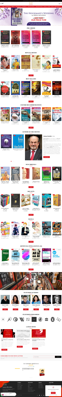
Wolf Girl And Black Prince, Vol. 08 (36, 236)
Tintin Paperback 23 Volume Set (56, 209)
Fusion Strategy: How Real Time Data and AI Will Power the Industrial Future (26, 263)
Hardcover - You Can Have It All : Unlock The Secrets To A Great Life (5, 182)
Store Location (41, 386)
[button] (29, 24)
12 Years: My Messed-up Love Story (5, 96)
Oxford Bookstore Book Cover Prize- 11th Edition (38, 340)
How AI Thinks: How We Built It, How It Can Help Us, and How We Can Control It (15, 263)
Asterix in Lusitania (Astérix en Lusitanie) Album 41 (26, 96)
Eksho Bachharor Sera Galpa (15, 70)
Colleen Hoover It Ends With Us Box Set (36, 209)
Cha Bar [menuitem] (49, 6)
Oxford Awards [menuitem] (57, 6)
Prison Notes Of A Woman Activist (15, 182)
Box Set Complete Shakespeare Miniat (25, 209)
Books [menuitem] (13, 6)
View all (31, 75)
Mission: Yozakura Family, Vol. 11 (15, 236)
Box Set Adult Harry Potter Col (5, 209)
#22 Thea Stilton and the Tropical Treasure (5, 122)
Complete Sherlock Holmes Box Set (15, 209)
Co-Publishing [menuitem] (7, 6)
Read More (4, 349)
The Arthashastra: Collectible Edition (26, 182)
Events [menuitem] (52, 6)
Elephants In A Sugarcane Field (46, 182)
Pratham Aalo (56, 69)
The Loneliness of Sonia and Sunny (57, 96)
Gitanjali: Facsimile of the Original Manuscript (5, 70)
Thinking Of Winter (36, 181)
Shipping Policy (30, 387)
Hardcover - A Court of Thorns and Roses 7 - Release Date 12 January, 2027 (36, 45)
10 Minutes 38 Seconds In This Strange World (26, 122)
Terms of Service (41, 387)
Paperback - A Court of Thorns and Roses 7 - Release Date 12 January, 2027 (26, 45)
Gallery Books (20, 386)
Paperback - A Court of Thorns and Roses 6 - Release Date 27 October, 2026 (5, 45)
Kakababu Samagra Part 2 (46, 70)
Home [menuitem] (3, 6)
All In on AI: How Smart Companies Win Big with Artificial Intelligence (36, 263)
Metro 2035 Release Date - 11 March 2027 (15, 45)
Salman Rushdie (47, 136)
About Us (29, 385)
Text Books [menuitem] (24, 6)
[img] (31, 365)
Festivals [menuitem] (45, 6)
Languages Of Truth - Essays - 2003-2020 (18, 149)
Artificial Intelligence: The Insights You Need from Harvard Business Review (57, 263)
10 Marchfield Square (15, 121)
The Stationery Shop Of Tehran (46, 96)
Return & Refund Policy (31, 390)
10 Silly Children (46, 121)
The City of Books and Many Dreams (23, 339)
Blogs (29, 386)
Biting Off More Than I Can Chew (57, 182)
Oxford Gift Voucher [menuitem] (39, 6)
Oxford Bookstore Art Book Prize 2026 (7, 340)
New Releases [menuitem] (18, 6)
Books (5, 309)
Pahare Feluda (36, 69)
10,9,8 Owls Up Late (56, 121)
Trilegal (15, 95)
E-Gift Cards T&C (31, 391)
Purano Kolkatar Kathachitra (26, 70)
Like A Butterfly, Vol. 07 (26, 236)
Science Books (20, 387)
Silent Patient (36, 95)
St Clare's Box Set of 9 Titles (46, 209)
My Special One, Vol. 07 (5, 236)
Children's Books (20, 385)
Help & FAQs (41, 385)
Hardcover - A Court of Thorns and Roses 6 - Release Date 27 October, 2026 (46, 45)
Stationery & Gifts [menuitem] (31, 6)
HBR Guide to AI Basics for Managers (46, 263)
